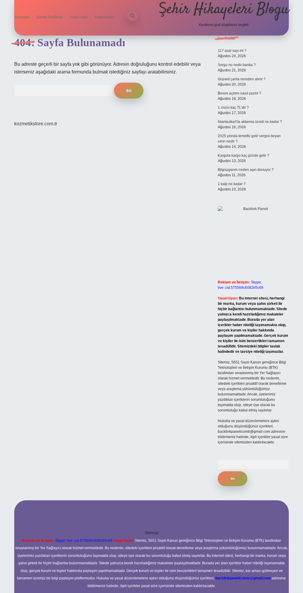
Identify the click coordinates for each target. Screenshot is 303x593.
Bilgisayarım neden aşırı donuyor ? (246, 170)
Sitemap (152, 533)
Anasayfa (21, 17)
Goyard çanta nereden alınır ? (242, 79)
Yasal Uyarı (79, 17)
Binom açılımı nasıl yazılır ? (239, 93)
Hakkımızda (104, 17)
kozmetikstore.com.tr (35, 123)
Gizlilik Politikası (49, 17)
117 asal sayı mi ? (232, 51)
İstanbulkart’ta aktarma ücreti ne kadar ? (250, 122)
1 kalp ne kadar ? (232, 184)
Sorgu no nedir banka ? (237, 65)
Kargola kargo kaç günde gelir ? (243, 155)
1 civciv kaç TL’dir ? (233, 107)
